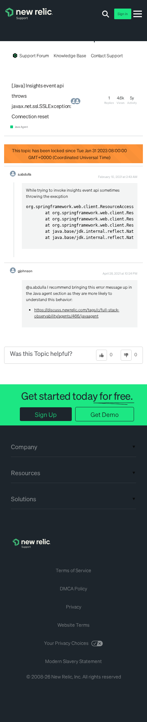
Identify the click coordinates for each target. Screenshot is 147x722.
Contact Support (107, 55)
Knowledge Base (70, 55)
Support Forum (34, 55)
